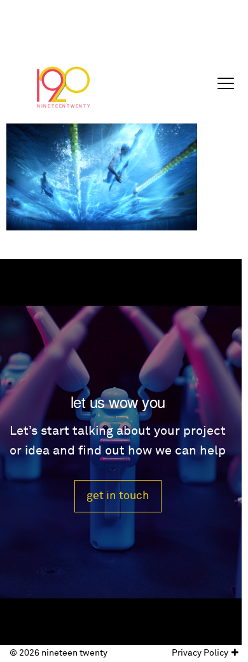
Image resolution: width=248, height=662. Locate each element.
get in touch (117, 495)
